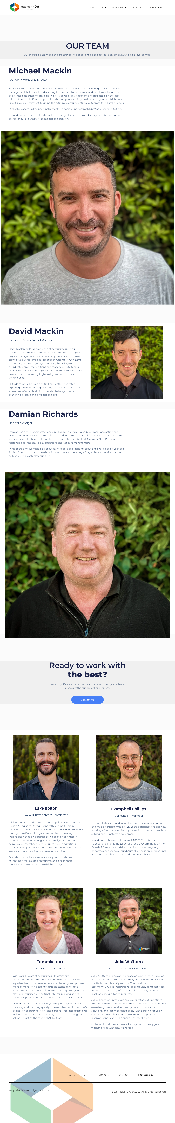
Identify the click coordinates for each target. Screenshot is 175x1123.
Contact (137, 7)
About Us (96, 7)
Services (117, 7)
